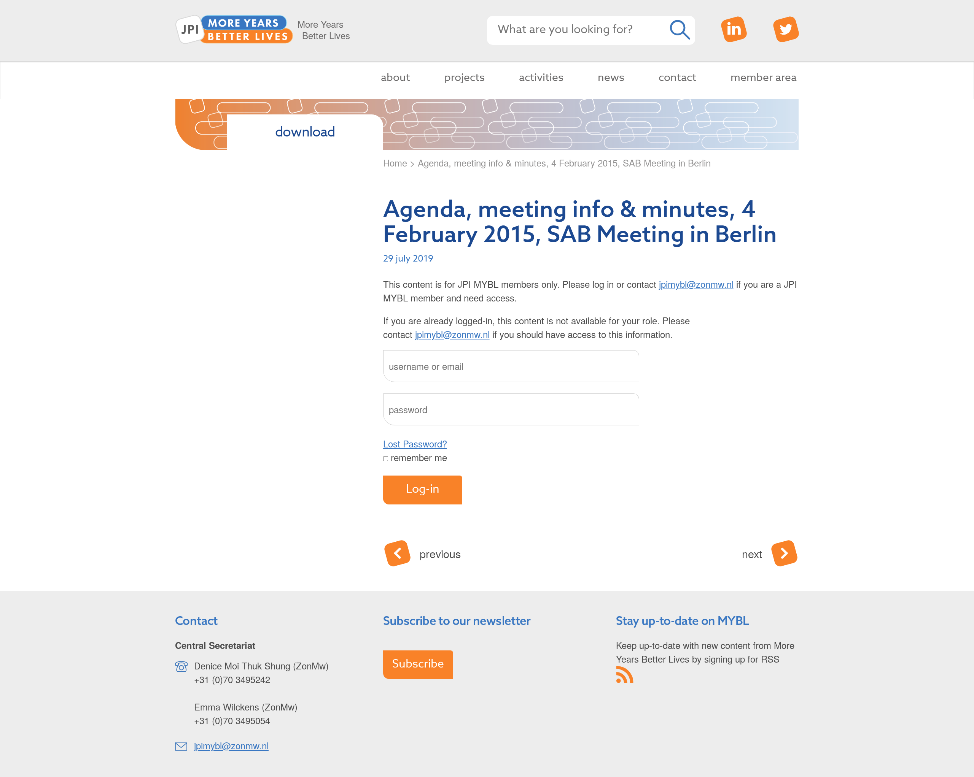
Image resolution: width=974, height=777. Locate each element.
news (611, 78)
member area (763, 78)
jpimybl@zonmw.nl (696, 283)
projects (464, 78)
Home (395, 162)
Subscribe (418, 664)
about (395, 78)
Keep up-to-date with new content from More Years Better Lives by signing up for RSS (705, 651)
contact (677, 78)
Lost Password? (415, 443)
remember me (417, 457)
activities (541, 78)
